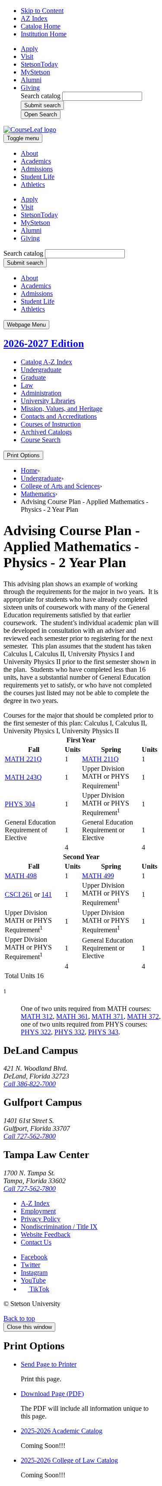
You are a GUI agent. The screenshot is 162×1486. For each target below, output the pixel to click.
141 (46, 894)
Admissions (37, 169)
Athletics (33, 184)
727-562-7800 (29, 1136)
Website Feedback (45, 1234)
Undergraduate (41, 369)
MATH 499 (98, 875)
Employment (38, 1211)
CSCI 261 (18, 894)
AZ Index (34, 18)
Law (27, 385)
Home (29, 470)
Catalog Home (40, 26)
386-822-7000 (29, 1084)
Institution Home (44, 34)
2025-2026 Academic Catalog (61, 1431)
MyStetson (35, 72)
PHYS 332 (69, 1032)
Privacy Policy (40, 1219)
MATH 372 (143, 1016)
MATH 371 (108, 1016)
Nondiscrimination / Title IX (59, 1226)
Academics (36, 161)
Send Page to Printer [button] (48, 1364)
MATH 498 (21, 875)
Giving (30, 87)
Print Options (23, 455)
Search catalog (40, 95)
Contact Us (36, 1242)
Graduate (33, 377)
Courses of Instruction (51, 424)
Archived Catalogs (46, 432)
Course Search (40, 439)
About (29, 153)
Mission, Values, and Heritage (61, 408)
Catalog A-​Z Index (46, 362)
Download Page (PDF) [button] (52, 1393)
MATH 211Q (100, 759)
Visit (27, 56)
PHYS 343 (103, 1032)
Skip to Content (42, 10)
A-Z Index (35, 1203)
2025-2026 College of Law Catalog (69, 1460)
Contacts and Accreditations (59, 416)
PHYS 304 (20, 804)
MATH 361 (72, 1016)
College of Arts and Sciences (60, 486)
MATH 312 (37, 1016)
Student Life (37, 176)
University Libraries (48, 400)
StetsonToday (39, 64)
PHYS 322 (36, 1032)
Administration (41, 393)
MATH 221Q (23, 759)
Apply (29, 48)
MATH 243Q (23, 777)
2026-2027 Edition (43, 343)
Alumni (31, 79)
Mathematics (38, 493)
